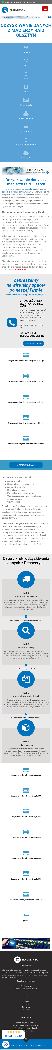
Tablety (26, 92)
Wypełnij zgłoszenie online (26, 1022)
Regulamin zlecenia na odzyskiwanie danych (26, 1025)
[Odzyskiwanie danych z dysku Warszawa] (15, 10)
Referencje (26, 1007)
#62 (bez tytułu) (26, 158)
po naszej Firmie (26, 290)
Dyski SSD (26, 65)
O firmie (26, 1001)
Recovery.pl (7, 189)
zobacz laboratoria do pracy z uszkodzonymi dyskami (26, 295)
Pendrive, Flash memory (26, 118)
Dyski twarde (26, 52)
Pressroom (26, 1010)
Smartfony (26, 79)
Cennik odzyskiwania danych (26, 989)
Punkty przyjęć (26, 986)
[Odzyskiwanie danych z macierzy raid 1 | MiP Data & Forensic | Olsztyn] (26, 1039)
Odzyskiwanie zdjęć (26, 105)
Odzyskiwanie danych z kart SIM (26, 145)
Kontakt (26, 1004)
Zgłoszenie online (33, 343)
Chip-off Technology (26, 131)
